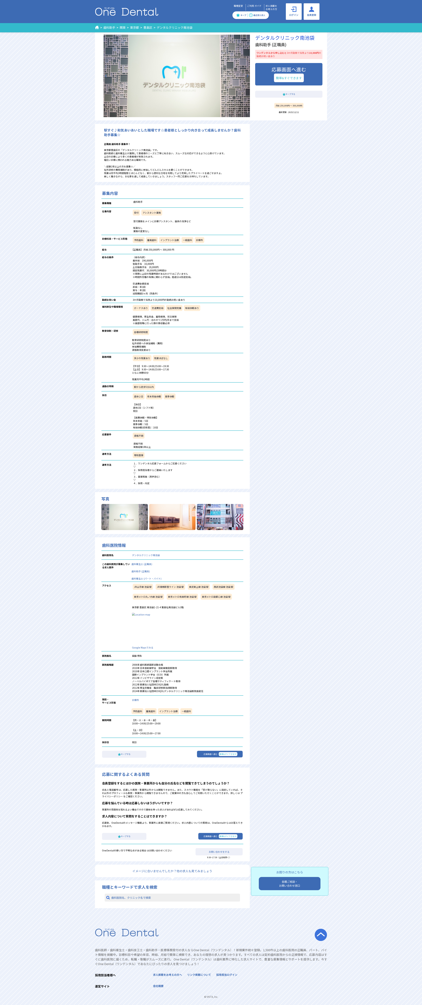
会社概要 (158, 986)
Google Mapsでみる (142, 647)
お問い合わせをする (219, 851)
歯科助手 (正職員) (141, 571)
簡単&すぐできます (289, 78)
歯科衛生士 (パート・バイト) (146, 578)
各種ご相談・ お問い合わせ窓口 (289, 884)
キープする (290, 94)
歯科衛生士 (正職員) (142, 564)
